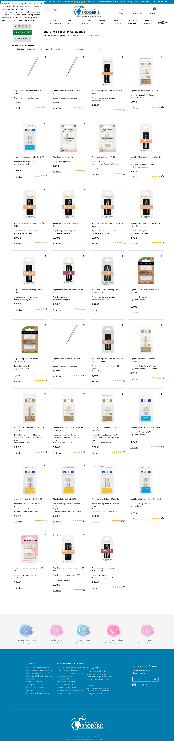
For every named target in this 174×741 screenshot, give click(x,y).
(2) (46, 108)
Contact (29, 690)
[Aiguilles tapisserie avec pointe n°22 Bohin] (68, 285)
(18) (84, 375)
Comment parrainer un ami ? (39, 671)
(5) (162, 176)
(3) (46, 309)
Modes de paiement (35, 687)
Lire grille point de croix (67, 671)
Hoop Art (91, 685)
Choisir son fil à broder (97, 671)
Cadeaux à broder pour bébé (69, 690)
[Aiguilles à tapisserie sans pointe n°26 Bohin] (146, 152)
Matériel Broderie (64, 693)
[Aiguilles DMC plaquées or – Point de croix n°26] (107, 422)
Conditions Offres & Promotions (40, 676)
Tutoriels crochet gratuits (98, 691)
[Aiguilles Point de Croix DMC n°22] (29, 494)
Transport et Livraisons (36, 685)
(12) (84, 108)
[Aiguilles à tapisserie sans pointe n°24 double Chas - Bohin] (107, 353)
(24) (84, 521)
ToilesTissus (71, 22)
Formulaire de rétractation (38, 693)
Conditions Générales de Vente (40, 673)
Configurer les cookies (96, 694)
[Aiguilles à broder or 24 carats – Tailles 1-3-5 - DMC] (146, 353)
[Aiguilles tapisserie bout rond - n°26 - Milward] (146, 285)
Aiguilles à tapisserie (90, 36)
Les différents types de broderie (70, 668)
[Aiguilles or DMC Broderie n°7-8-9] (146, 86)
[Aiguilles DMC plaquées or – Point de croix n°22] (29, 422)
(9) (124, 110)
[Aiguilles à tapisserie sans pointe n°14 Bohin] (107, 86)
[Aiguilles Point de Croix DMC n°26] (107, 494)
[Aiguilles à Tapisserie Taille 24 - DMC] (146, 494)
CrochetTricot (101, 22)
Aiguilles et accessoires (68, 36)
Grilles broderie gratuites (98, 688)
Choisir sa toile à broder (97, 674)
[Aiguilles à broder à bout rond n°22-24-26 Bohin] (146, 218)
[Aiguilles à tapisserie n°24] (68, 152)
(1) (85, 171)
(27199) (88, 1)
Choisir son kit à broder (66, 682)
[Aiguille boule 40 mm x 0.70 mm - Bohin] (68, 86)
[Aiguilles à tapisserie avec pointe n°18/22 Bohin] (107, 563)
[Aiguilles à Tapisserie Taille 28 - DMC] (146, 422)
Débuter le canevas (65, 685)
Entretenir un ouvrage (66, 687)
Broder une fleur (63, 679)
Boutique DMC (93, 668)
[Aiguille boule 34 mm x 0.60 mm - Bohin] (29, 86)
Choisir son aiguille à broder (99, 677)
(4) (124, 381)
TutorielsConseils (148, 22)
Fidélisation (31, 679)
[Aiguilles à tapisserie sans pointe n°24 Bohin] (29, 218)
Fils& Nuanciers (55, 22)
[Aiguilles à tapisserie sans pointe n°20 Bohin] (107, 218)
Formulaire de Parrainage (37, 668)
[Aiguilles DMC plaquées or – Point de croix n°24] (68, 422)
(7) (46, 521)
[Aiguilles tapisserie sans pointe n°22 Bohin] (68, 218)
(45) (123, 521)
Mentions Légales (34, 682)
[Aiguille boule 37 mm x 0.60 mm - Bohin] (68, 353)
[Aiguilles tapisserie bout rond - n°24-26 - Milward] (29, 353)
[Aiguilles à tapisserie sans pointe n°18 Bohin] (29, 285)
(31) (84, 590)
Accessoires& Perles (85, 22)
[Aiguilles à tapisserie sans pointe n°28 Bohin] (68, 563)
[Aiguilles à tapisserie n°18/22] (107, 152)
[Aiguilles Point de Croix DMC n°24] (68, 494)
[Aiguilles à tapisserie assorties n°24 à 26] (29, 563)
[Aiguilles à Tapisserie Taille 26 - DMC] (29, 152)
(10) (84, 452)
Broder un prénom (64, 676)
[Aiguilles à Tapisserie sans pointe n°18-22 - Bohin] (107, 285)
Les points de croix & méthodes (70, 673)
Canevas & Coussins (117, 22)
